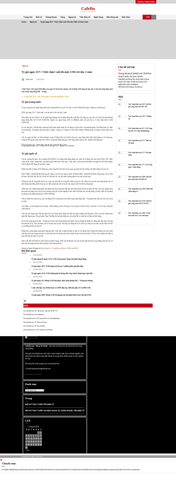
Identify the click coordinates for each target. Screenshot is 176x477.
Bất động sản (112, 17)
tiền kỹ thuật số (139, 82)
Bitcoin (125, 79)
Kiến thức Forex (69, 470)
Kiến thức (126, 17)
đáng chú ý (134, 87)
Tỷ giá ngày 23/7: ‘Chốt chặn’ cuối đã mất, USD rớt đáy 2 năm (57, 71)
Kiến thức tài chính (92, 470)
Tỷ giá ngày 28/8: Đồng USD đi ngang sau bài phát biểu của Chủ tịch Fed (61, 295)
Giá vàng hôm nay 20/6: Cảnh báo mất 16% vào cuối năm (139, 214)
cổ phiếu (134, 73)
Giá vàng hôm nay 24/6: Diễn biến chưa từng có (140, 190)
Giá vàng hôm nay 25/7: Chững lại (139, 117)
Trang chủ (27, 17)
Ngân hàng (98, 17)
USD (76, 248)
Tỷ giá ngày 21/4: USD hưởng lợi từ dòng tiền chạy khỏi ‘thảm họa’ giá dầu (62, 273)
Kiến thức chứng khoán (56, 470)
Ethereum (124, 87)
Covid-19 (141, 73)
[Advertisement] (88, 42)
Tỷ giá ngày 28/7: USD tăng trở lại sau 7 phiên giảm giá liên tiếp (57, 266)
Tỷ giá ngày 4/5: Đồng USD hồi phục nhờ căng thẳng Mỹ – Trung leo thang (62, 281)
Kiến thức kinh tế (80, 470)
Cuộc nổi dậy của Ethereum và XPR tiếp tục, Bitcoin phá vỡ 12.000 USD (61, 288)
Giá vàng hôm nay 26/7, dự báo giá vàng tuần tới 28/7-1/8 (139, 105)
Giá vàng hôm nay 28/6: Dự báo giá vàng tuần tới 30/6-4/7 (140, 178)
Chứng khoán (51, 17)
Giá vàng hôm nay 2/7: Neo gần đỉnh (139, 154)
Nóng (114, 470)
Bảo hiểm (9, 470)
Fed (129, 87)
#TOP (4, 470)
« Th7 (27, 450)
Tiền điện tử (84, 17)
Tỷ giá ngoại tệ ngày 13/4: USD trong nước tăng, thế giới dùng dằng (58, 259)
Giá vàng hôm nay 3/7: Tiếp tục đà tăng (139, 142)
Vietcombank (69, 146)
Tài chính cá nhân (130, 470)
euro (59, 248)
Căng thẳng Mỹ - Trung (48, 248)
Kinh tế (39, 17)
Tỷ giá (71, 248)
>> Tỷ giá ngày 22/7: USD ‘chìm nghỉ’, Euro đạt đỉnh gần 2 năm (45, 96)
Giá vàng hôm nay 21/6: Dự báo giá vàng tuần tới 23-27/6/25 (140, 202)
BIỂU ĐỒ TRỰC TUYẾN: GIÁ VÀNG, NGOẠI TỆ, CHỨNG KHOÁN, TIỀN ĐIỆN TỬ (54, 411)
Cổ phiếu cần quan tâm (131, 76)
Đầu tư (140, 87)
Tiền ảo (135, 79)
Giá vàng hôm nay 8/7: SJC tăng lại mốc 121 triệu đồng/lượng (140, 129)
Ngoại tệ (72, 17)
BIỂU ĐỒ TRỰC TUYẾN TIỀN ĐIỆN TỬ (39, 404)
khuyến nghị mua (127, 84)
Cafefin (88, 8)
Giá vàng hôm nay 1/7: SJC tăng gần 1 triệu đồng (140, 166)
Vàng (62, 17)
